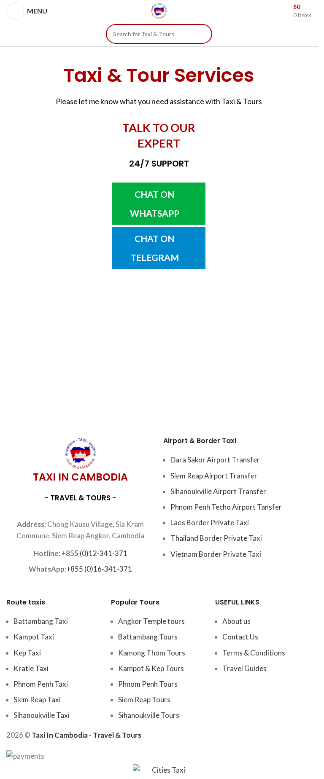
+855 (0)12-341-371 (94, 553)
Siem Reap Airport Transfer (213, 475)
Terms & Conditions (253, 652)
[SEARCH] (202, 34)
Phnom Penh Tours (148, 684)
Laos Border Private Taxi (209, 522)
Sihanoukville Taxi (42, 715)
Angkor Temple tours (151, 621)
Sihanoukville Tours (148, 715)
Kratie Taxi (31, 668)
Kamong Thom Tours (151, 652)
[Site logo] (158, 9)
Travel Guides (244, 668)
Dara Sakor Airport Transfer (215, 459)
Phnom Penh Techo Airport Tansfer (226, 506)
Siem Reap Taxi (37, 699)
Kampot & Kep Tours (151, 668)
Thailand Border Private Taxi (216, 538)
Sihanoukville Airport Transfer (218, 491)
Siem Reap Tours (144, 699)
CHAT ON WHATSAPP (154, 203)
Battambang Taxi (41, 621)
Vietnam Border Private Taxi (215, 554)
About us (236, 621)
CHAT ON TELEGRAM (154, 248)
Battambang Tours (148, 636)
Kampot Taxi (34, 636)
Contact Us (240, 636)
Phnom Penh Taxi (41, 684)
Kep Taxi (27, 652)
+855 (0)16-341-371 (99, 568)
